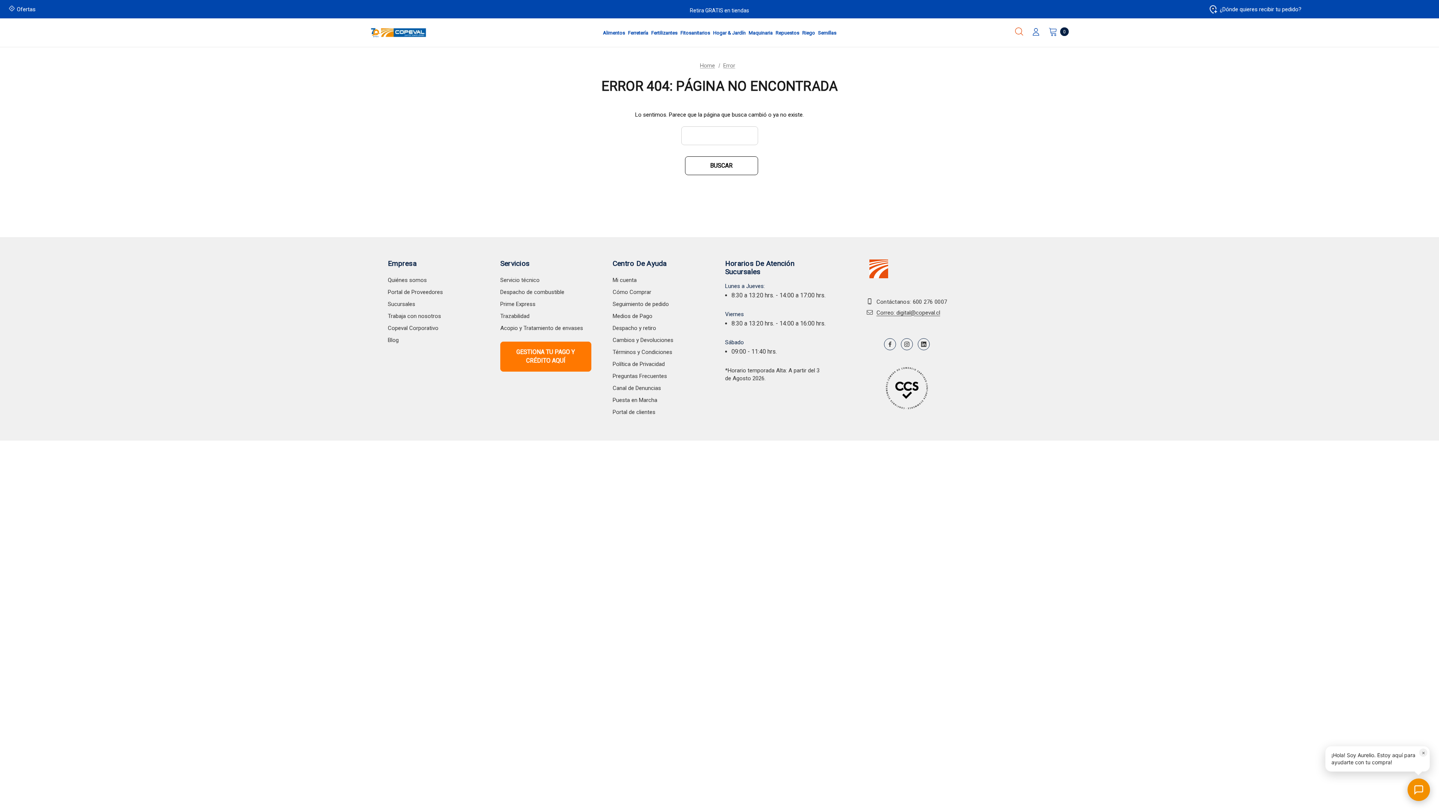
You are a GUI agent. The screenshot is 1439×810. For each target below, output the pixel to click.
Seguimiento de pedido (641, 304)
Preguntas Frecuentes (640, 376)
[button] (1377, 759)
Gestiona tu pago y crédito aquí (545, 356)
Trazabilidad (515, 316)
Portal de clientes (634, 412)
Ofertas (26, 9)
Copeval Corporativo (413, 328)
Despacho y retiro (634, 328)
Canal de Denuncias (637, 388)
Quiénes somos (407, 280)
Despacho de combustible (532, 292)
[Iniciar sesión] (1036, 32)
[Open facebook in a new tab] (890, 344)
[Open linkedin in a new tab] (924, 344)
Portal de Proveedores (415, 292)
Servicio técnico (520, 280)
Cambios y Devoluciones (643, 340)
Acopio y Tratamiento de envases (541, 328)
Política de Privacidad (639, 364)
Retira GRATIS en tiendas (719, 11)
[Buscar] (1019, 31)
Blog (393, 340)
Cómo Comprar (632, 292)
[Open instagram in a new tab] (907, 344)
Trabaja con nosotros (414, 316)
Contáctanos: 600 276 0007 (912, 301)
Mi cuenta (625, 280)
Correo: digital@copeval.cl (908, 312)
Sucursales (401, 304)
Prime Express (518, 304)
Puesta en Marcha (635, 400)
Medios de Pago (632, 316)
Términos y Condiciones (642, 352)
